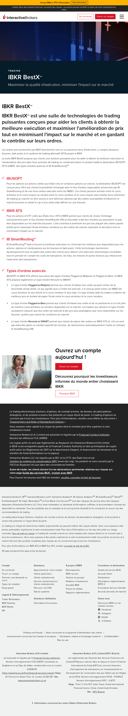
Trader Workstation (11, 599)
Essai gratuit (8, 588)
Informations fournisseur (45, 603)
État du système (41, 591)
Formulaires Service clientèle (112, 588)
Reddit (104, 617)
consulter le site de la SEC (76, 546)
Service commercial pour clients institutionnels (46, 582)
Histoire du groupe (75, 577)
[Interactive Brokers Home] (20, 16)
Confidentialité (111, 636)
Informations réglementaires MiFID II (111, 582)
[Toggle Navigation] (121, 16)
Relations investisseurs (77, 581)
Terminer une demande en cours (14, 579)
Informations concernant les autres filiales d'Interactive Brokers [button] (65, 703)
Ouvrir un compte (105, 16)
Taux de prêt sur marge (23, 533)
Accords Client (105, 574)
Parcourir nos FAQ (43, 588)
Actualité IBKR (72, 585)
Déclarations (104, 577)
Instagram (106, 613)
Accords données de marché (112, 591)
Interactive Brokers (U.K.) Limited (32, 653)
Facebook (106, 609)
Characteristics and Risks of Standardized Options (37, 421)
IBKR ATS (14, 210)
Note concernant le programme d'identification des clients (74, 632)
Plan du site (62, 640)
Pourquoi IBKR (67, 393)
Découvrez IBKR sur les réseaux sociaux (109, 604)
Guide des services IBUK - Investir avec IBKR (47, 473)
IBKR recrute (72, 574)
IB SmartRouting (21, 239)
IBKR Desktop (8, 603)
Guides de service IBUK (109, 570)
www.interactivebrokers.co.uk (32, 680)
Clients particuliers (43, 574)
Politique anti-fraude (32, 632)
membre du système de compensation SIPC (33, 461)
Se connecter (85, 16)
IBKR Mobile (7, 607)
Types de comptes (11, 584)
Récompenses (73, 570)
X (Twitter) (106, 621)
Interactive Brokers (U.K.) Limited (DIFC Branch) (96, 653)
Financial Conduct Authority (94, 434)
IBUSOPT (14, 178)
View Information (79, 2)
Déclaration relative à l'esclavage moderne (80, 636)
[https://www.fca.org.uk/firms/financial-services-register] (28, 673)
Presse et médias (74, 589)
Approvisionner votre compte (48, 570)
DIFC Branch (99, 692)
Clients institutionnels (44, 577)
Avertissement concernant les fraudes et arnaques (31, 636)
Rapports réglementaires (78, 592)
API (3, 610)
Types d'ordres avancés (26, 271)
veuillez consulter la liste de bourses (81, 477)
